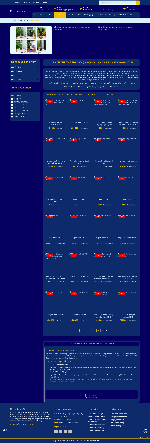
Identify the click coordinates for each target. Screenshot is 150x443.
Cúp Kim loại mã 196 (127, 199)
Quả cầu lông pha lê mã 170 (79, 162)
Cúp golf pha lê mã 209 (79, 276)
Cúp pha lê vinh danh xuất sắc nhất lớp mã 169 (55, 162)
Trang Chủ (38, 15)
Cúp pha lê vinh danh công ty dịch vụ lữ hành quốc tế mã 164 (55, 123)
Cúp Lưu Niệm (16, 71)
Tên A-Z (61, 94)
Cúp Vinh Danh (16, 67)
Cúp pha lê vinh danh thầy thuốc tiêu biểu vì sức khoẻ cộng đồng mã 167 (128, 123)
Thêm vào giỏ (57, 132)
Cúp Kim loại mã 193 (79, 199)
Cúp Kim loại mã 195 (103, 199)
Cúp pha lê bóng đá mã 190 (55, 200)
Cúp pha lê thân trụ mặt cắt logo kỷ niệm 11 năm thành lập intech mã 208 (55, 277)
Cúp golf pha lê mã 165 (79, 122)
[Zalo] (56, 431)
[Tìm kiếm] (138, 3)
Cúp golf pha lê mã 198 (79, 238)
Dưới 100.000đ (18, 99)
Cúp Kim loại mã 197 (55, 238)
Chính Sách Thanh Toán (96, 425)
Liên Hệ (112, 15)
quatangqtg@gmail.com (66, 10)
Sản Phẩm (60, 15)
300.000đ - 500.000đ (21, 108)
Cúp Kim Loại (16, 75)
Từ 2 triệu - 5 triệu (20, 117)
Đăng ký (108, 7)
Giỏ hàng (130, 7)
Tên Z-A (69, 94)
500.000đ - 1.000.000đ (21, 111)
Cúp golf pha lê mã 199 (104, 238)
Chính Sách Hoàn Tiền (96, 431)
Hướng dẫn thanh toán (118, 417)
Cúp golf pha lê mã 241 (55, 315)
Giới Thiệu (48, 15)
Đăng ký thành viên (117, 420)
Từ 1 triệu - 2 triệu (19, 114)
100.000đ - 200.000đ (21, 102)
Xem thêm (92, 395)
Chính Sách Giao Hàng (96, 428)
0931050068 (44, 10)
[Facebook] (60, 431)
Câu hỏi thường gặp (85, 15)
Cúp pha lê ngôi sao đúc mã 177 (127, 162)
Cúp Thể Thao (16, 79)
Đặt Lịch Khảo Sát (125, 15)
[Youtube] (65, 431)
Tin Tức (71, 15)
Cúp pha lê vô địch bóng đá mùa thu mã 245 (103, 316)
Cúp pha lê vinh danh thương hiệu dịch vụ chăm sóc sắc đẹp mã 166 (104, 123)
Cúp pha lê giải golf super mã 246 (127, 316)
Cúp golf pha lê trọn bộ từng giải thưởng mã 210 (103, 277)
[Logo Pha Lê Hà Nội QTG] (17, 11)
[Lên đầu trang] (146, 425)
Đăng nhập (109, 10)
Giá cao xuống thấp (107, 94)
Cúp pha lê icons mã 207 (127, 238)
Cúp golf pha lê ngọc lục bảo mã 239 (127, 277)
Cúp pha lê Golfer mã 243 (79, 315)
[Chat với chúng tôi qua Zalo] (144, 438)
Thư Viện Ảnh (101, 15)
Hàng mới (78, 94)
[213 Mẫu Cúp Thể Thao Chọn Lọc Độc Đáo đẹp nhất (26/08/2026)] (31, 40)
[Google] (70, 431)
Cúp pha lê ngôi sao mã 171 (103, 162)
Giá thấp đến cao (91, 94)
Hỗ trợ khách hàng (117, 423)
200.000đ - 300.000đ (21, 105)
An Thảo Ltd (94, 441)
